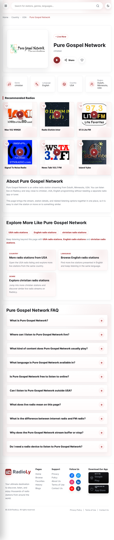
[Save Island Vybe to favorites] (81, 144)
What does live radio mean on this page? (35, 404)
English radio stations (45, 232)
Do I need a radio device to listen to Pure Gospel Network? (46, 446)
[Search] (97, 5)
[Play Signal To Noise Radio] (19, 152)
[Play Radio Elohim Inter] (57, 114)
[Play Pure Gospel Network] (57, 60)
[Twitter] (78, 475)
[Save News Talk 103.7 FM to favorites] (43, 144)
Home (5, 17)
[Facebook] (71, 475)
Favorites (39, 481)
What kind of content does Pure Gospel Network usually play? (49, 348)
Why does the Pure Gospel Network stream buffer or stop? (46, 432)
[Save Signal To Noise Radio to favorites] (6, 144)
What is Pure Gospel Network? (29, 320)
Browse (39, 477)
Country (15, 17)
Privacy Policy (76, 510)
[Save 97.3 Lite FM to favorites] (81, 106)
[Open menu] (6, 6)
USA (24, 17)
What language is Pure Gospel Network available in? (42, 362)
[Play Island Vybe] (94, 152)
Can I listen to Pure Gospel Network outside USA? (41, 390)
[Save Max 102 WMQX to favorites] (6, 106)
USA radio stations (18, 232)
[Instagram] (71, 482)
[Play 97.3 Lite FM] (94, 114)
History (38, 484)
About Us (56, 481)
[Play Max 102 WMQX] (19, 114)
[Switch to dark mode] (108, 6)
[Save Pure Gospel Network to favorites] (82, 60)
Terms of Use (58, 484)
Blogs (38, 488)
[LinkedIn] (78, 482)
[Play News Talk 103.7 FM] (57, 152)
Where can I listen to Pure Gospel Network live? (39, 334)
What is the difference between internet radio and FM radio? (48, 418)
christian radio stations (74, 232)
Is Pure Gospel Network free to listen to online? (39, 376)
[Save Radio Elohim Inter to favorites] (43, 106)
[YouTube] (71, 488)
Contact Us (57, 488)
